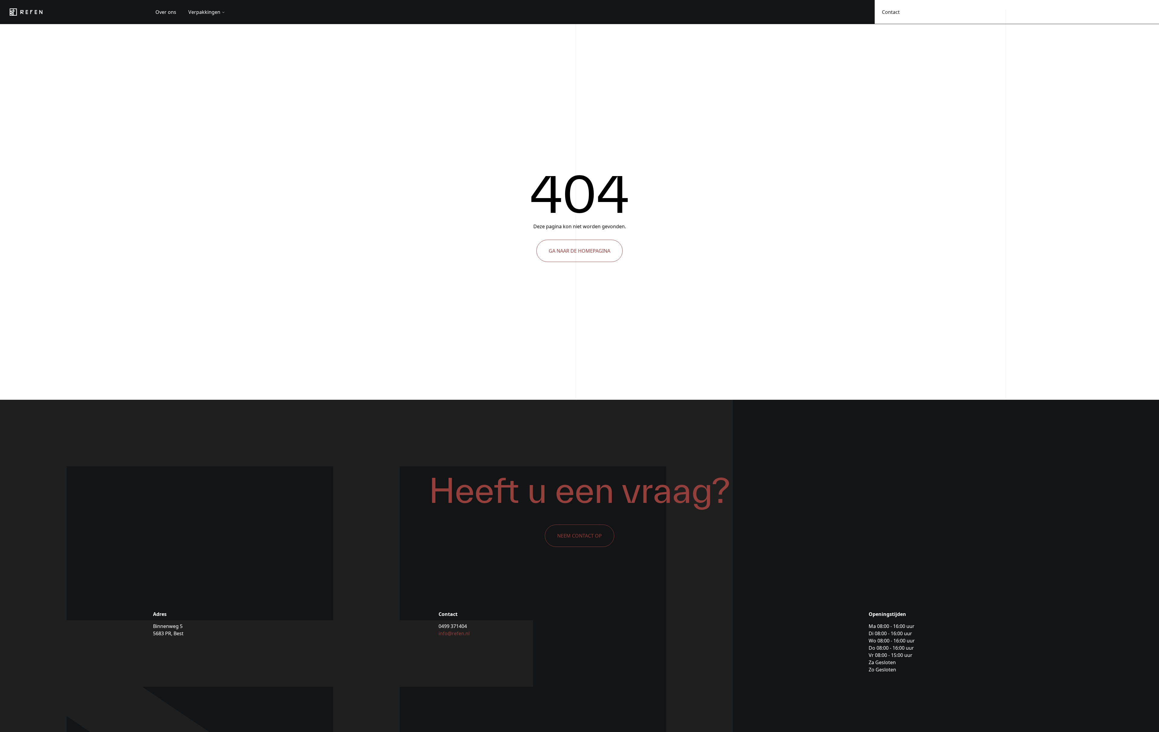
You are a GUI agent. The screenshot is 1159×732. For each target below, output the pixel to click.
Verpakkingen (204, 12)
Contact (891, 12)
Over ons (165, 12)
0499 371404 (453, 626)
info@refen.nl (454, 633)
